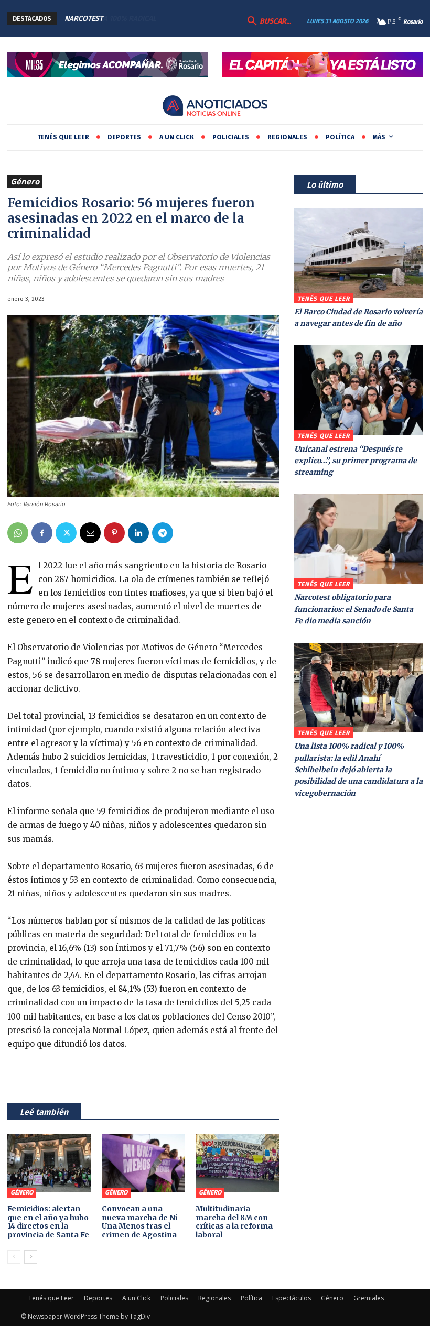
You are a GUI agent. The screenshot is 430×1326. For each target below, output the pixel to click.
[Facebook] (41, 532)
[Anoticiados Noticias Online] (215, 106)
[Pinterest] (114, 532)
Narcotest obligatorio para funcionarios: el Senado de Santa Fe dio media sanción (353, 609)
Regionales (214, 1298)
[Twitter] (66, 532)
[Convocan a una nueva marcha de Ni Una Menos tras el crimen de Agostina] (144, 1163)
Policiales (174, 1298)
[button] (268, 21)
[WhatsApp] (17, 532)
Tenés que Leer (323, 298)
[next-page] (30, 1257)
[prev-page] (13, 1257)
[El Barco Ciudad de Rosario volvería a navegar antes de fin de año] (358, 253)
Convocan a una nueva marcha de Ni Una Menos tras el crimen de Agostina (139, 1222)
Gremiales (368, 1298)
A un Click (136, 1298)
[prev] (181, 18)
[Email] (90, 532)
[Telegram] (162, 532)
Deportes (98, 1298)
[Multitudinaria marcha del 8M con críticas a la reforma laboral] (238, 1163)
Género (24, 181)
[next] (198, 18)
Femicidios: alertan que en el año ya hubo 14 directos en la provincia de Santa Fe (48, 1222)
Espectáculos (291, 1298)
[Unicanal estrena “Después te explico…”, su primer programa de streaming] (358, 390)
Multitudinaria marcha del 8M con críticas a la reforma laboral (234, 1222)
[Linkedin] (138, 532)
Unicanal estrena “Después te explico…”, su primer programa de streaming (355, 460)
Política (251, 1298)
